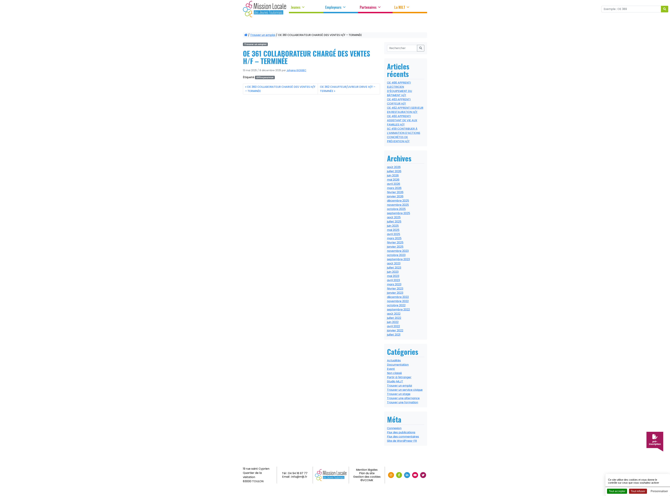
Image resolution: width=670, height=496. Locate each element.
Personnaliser (659, 491)
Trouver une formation (402, 402)
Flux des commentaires (403, 437)
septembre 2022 (398, 310)
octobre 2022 (396, 305)
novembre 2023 (398, 251)
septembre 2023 (398, 259)
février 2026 (395, 192)
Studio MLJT (395, 381)
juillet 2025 (394, 222)
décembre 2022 (398, 297)
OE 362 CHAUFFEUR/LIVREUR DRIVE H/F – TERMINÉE (347, 89)
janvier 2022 (395, 330)
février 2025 (395, 242)
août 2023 (393, 263)
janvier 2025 (395, 247)
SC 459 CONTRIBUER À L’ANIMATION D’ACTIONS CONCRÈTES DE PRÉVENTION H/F (403, 135)
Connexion (394, 428)
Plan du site (367, 473)
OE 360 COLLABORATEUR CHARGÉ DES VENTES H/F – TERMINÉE (280, 89)
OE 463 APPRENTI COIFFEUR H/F (399, 101)
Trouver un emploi (262, 35)
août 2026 (394, 167)
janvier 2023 (395, 293)
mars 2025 (394, 238)
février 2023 (395, 289)
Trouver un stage (398, 394)
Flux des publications (401, 432)
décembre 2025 (398, 201)
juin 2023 (393, 272)
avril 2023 (393, 280)
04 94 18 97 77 (297, 473)
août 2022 (393, 314)
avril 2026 (393, 184)
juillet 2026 (394, 171)
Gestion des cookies (367, 477)
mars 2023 (394, 284)
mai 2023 (393, 276)
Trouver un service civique (405, 390)
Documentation (398, 365)
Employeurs (333, 7)
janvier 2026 (395, 196)
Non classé (394, 373)
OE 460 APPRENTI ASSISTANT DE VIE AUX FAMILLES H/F (402, 120)
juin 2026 (393, 175)
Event (391, 369)
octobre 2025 (396, 209)
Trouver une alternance (403, 398)
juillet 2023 (394, 268)
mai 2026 (393, 180)
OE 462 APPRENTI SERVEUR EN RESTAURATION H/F (405, 110)
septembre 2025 (398, 213)
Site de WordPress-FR (402, 441)
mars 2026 (394, 188)
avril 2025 (393, 234)
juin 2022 (393, 322)
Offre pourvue (264, 77)
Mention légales (367, 470)
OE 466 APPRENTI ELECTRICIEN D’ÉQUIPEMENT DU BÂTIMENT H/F (399, 89)
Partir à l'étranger (399, 377)
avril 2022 (393, 326)
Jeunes (295, 7)
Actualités (394, 360)
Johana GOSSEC (296, 70)
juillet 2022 (394, 318)
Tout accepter (617, 491)
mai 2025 (393, 230)
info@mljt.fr (299, 477)
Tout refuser (638, 491)
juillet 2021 (393, 335)
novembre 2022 (398, 301)
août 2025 (394, 217)
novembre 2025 (398, 205)
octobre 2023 (396, 255)
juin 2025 (393, 226)
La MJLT (399, 7)
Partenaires (368, 7)
